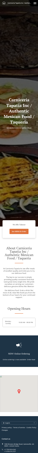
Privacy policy (7, 427)
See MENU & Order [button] (19, 231)
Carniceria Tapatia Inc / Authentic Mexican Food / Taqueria (20, 3)
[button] (35, 3)
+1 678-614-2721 (10, 451)
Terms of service (19, 427)
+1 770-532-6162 (10, 449)
